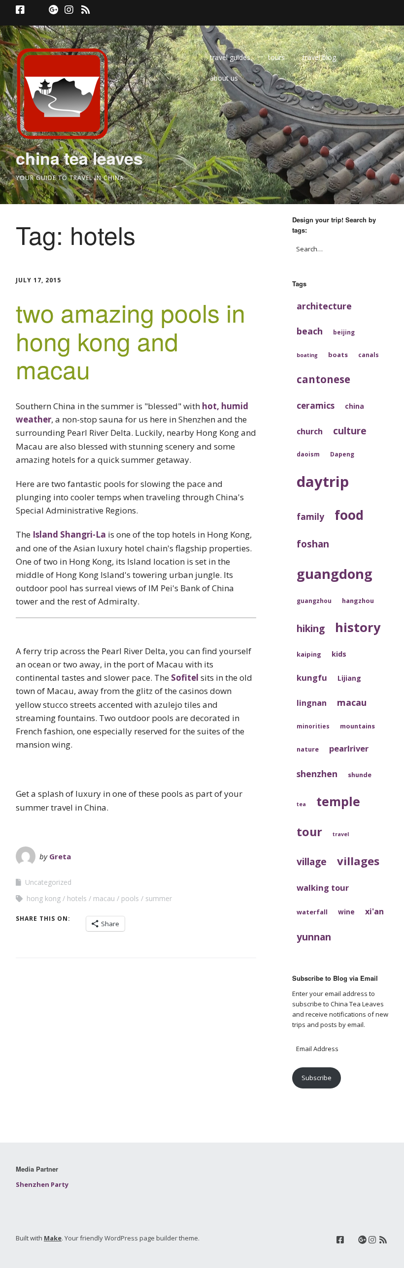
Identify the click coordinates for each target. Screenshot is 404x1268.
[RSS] (85, 10)
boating (307, 355)
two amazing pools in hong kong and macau (130, 340)
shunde (359, 774)
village (312, 861)
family (310, 516)
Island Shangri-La (69, 534)
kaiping (309, 654)
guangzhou (314, 600)
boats (338, 354)
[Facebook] (21, 10)
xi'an (374, 911)
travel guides (230, 57)
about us (224, 78)
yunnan (314, 936)
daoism (308, 454)
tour (309, 832)
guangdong (334, 574)
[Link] (37, 10)
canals (368, 355)
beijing (344, 332)
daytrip (323, 481)
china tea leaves (79, 158)
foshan (313, 543)
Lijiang (349, 678)
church (310, 431)
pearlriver (349, 748)
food (349, 515)
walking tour (323, 887)
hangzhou (358, 600)
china (354, 406)
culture (350, 430)
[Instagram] (69, 10)
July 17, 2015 (38, 280)
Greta (60, 856)
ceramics (316, 405)
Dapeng (342, 454)
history (357, 627)
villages (358, 861)
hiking (311, 628)
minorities (313, 726)
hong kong (44, 898)
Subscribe (317, 1077)
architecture (324, 306)
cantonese (323, 379)
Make (53, 1238)
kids (339, 654)
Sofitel (185, 677)
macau (104, 898)
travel (341, 834)
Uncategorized (48, 882)
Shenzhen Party (42, 1184)
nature (308, 749)
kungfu (312, 677)
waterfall (312, 911)
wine (346, 911)
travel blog (319, 57)
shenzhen (317, 774)
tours (276, 57)
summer (158, 898)
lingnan (312, 702)
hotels (77, 898)
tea (301, 804)
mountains (357, 726)
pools (130, 898)
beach (310, 331)
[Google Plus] (54, 10)
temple (338, 801)
